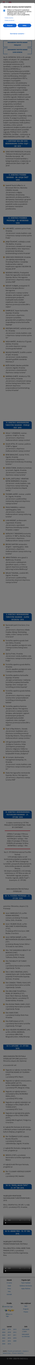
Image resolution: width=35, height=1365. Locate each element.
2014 (9, 1344)
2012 (14, 1332)
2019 (9, 1329)
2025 (3, 1329)
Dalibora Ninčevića (26, 1286)
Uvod (9, 1286)
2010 (14, 1338)
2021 (3, 1341)
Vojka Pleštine (25, 1288)
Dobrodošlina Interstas (26, 1335)
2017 (9, 1335)
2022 (3, 1338)
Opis (25, 1306)
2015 (9, 1341)
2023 (3, 1335)
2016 (9, 1338)
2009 (14, 1341)
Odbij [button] (24, 25)
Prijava (26, 1312)
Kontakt (9, 1294)
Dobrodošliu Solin (25, 1330)
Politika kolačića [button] (9, 18)
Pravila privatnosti (14, 1351)
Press (9, 1288)
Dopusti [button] (9, 25)
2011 (14, 1335)
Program (26, 1309)
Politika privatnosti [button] (9, 20)
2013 (14, 1329)
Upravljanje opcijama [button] (17, 33)
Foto (9, 1291)
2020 (3, 1344)
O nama (9, 1283)
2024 (3, 1332)
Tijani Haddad (25, 1283)
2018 (9, 1332)
